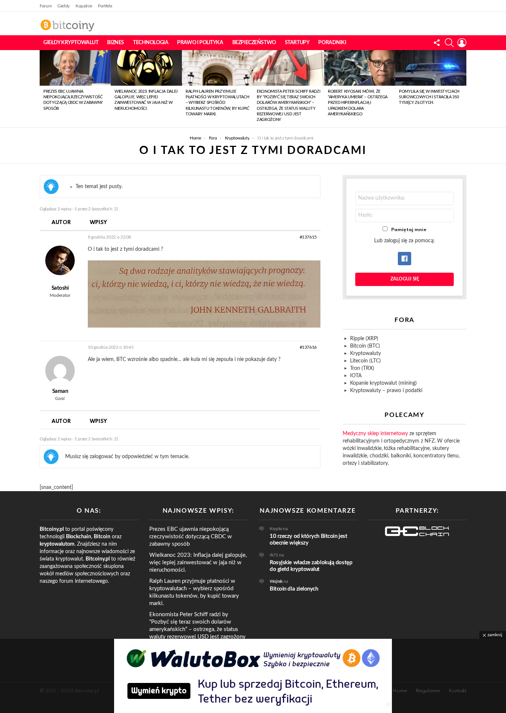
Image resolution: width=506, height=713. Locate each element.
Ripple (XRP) (364, 338)
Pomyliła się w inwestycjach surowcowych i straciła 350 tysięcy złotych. (429, 97)
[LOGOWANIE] (461, 42)
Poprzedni (43, 88)
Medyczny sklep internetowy (375, 433)
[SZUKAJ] (449, 42)
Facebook (404, 258)
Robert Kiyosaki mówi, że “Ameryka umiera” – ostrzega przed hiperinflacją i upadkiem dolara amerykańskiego (357, 102)
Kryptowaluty (365, 353)
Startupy (297, 42)
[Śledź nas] (436, 42)
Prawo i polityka (200, 42)
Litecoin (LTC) (365, 361)
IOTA (356, 375)
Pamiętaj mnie (408, 229)
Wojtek (276, 581)
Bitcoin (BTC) (365, 346)
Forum (45, 6)
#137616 (308, 347)
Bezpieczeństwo (254, 42)
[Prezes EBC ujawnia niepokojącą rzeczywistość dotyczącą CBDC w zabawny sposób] (75, 68)
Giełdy (63, 6)
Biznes (115, 42)
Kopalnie (84, 6)
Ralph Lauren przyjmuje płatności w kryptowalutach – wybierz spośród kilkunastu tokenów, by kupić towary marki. (217, 102)
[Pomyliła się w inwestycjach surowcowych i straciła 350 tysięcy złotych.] (430, 68)
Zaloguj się (404, 279)
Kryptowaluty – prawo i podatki (386, 390)
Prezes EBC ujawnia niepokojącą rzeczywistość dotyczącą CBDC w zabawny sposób (190, 536)
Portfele (105, 6)
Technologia (150, 42)
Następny (462, 88)
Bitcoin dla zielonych (294, 589)
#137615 (308, 237)
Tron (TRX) (362, 368)
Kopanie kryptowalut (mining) (383, 383)
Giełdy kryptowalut (70, 42)
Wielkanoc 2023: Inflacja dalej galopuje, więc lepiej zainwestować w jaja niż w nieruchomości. (198, 562)
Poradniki (332, 42)
